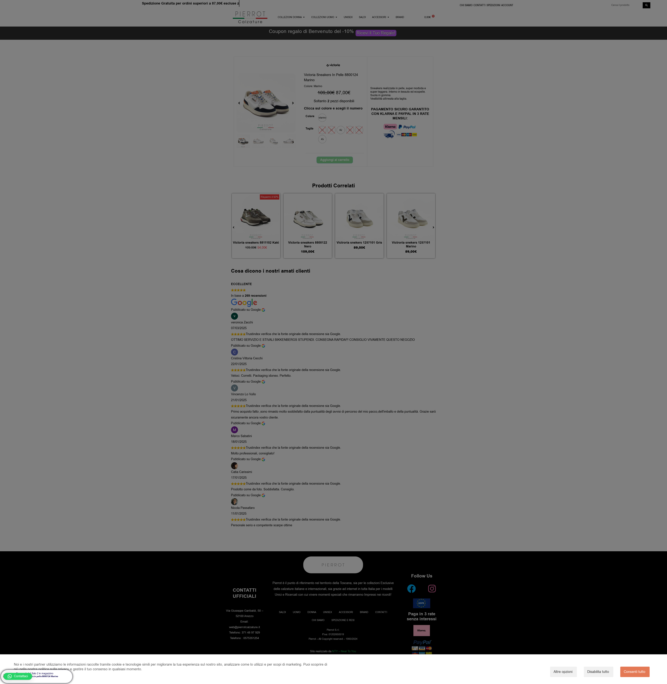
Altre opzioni (563, 671)
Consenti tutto (634, 671)
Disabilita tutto (598, 671)
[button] (17, 676)
